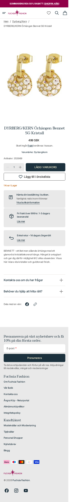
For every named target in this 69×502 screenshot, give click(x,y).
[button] (4, 13)
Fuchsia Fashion (21, 480)
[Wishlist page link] (46, 13)
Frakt (29, 142)
